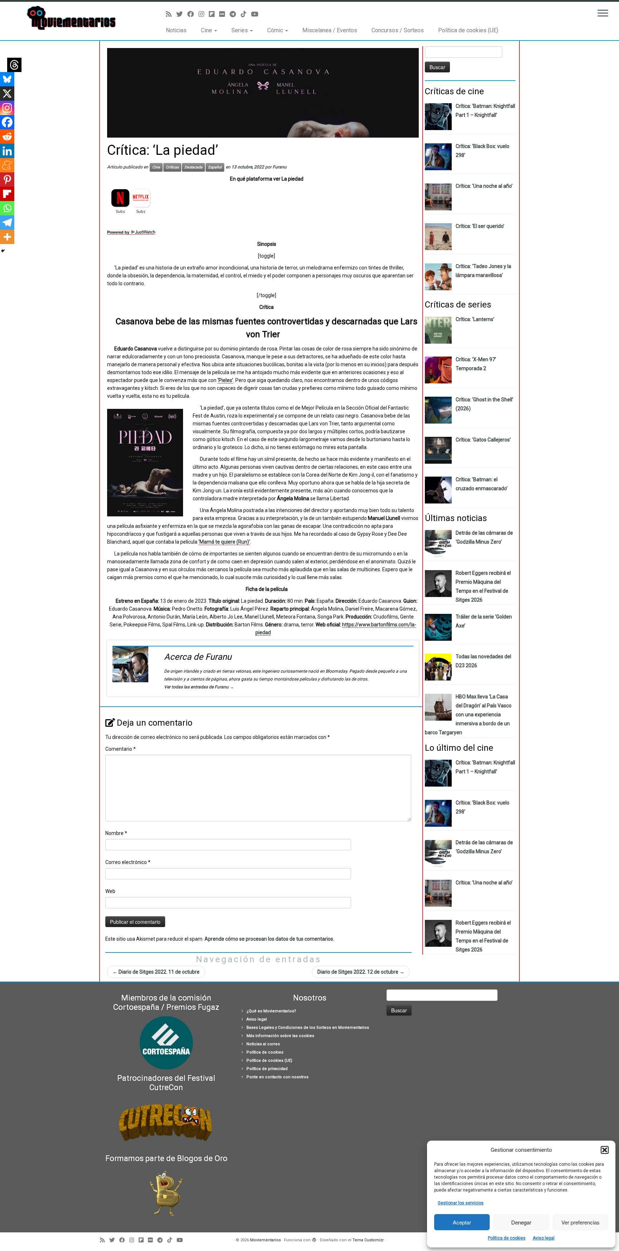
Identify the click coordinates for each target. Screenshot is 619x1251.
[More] (7, 237)
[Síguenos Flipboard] (214, 14)
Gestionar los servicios (461, 1202)
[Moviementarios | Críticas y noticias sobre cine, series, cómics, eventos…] (71, 17)
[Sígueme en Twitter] (181, 14)
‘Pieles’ (225, 380)
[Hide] (3, 251)
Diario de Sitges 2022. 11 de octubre (156, 972)
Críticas (172, 167)
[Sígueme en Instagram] (203, 14)
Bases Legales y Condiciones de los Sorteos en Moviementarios (307, 1027)
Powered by (118, 232)
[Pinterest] (7, 179)
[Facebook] (7, 122)
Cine (207, 30)
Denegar (521, 1222)
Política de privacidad (267, 1068)
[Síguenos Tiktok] (246, 14)
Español (215, 167)
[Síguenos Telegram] (235, 14)
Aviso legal (544, 1238)
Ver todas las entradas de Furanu (199, 686)
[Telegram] (7, 222)
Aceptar (462, 1222)
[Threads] (14, 65)
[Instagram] (7, 108)
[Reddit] (7, 136)
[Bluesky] (7, 79)
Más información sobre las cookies (280, 1035)
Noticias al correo (263, 1044)
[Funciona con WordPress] (314, 1238)
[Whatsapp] (7, 208)
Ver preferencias (580, 1222)
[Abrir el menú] (603, 13)
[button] (604, 1150)
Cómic (275, 30)
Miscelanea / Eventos (329, 30)
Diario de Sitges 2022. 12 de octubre (360, 972)
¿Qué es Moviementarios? (271, 1011)
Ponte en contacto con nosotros (277, 1077)
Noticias (176, 30)
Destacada (193, 167)
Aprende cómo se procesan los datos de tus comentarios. (269, 939)
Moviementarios (265, 1240)
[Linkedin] (7, 151)
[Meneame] (7, 165)
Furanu (280, 166)
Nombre (116, 833)
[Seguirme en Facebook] (192, 14)
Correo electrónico (127, 862)
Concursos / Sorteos (397, 30)
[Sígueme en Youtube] (257, 14)
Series (240, 30)
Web (110, 891)
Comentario (120, 749)
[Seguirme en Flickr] (224, 14)
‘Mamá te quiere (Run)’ (224, 542)
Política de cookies (507, 1238)
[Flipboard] (7, 194)
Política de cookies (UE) (468, 30)
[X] (7, 93)
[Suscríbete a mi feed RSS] (171, 14)
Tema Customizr (368, 1240)
